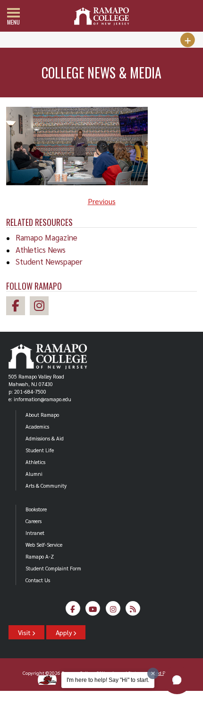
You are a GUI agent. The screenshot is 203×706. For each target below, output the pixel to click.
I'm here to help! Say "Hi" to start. (108, 680)
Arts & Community (46, 485)
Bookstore (36, 509)
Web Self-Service (43, 544)
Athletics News (41, 249)
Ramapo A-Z (39, 556)
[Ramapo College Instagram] (41, 307)
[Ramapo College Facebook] (18, 307)
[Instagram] (113, 610)
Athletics (35, 461)
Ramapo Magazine (46, 237)
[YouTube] (93, 610)
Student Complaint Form (53, 568)
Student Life (39, 450)
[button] (177, 680)
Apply (64, 632)
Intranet (34, 532)
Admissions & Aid (44, 438)
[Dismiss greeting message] (153, 673)
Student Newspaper (49, 261)
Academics (37, 426)
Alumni (33, 473)
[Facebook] (73, 610)
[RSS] (133, 610)
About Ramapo (42, 414)
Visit (25, 632)
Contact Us (37, 580)
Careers (33, 521)
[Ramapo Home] (101, 16)
